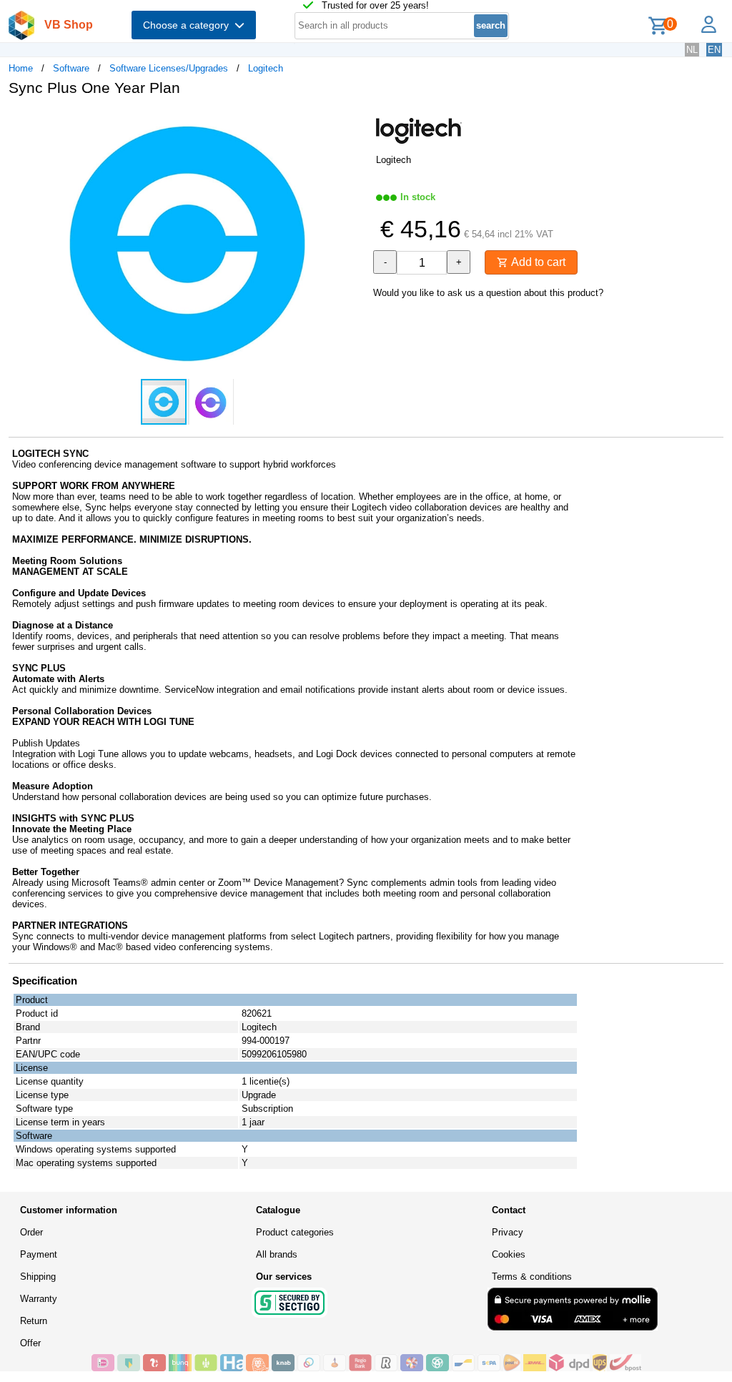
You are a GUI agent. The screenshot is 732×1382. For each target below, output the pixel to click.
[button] (353, 122)
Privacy (507, 1232)
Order (31, 1232)
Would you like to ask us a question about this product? (488, 292)
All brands (276, 1254)
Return (33, 1321)
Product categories (295, 1232)
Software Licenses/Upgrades (168, 68)
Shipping (38, 1276)
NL (692, 49)
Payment (38, 1254)
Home (21, 68)
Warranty (38, 1298)
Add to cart (536, 262)
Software (71, 68)
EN (714, 49)
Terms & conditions (532, 1276)
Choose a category (188, 25)
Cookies (508, 1254)
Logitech (265, 68)
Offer (30, 1343)
